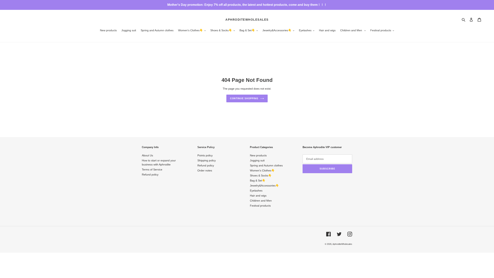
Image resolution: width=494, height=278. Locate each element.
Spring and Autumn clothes (266, 165)
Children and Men (261, 200)
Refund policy (150, 174)
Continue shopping (244, 98)
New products (258, 155)
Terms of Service (152, 169)
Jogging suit (257, 160)
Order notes (204, 170)
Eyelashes (256, 190)
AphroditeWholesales (247, 19)
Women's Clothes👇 (262, 170)
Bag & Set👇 (257, 180)
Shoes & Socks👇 (261, 175)
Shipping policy (206, 160)
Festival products (260, 205)
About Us (147, 155)
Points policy (205, 155)
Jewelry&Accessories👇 (264, 185)
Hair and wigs (258, 195)
